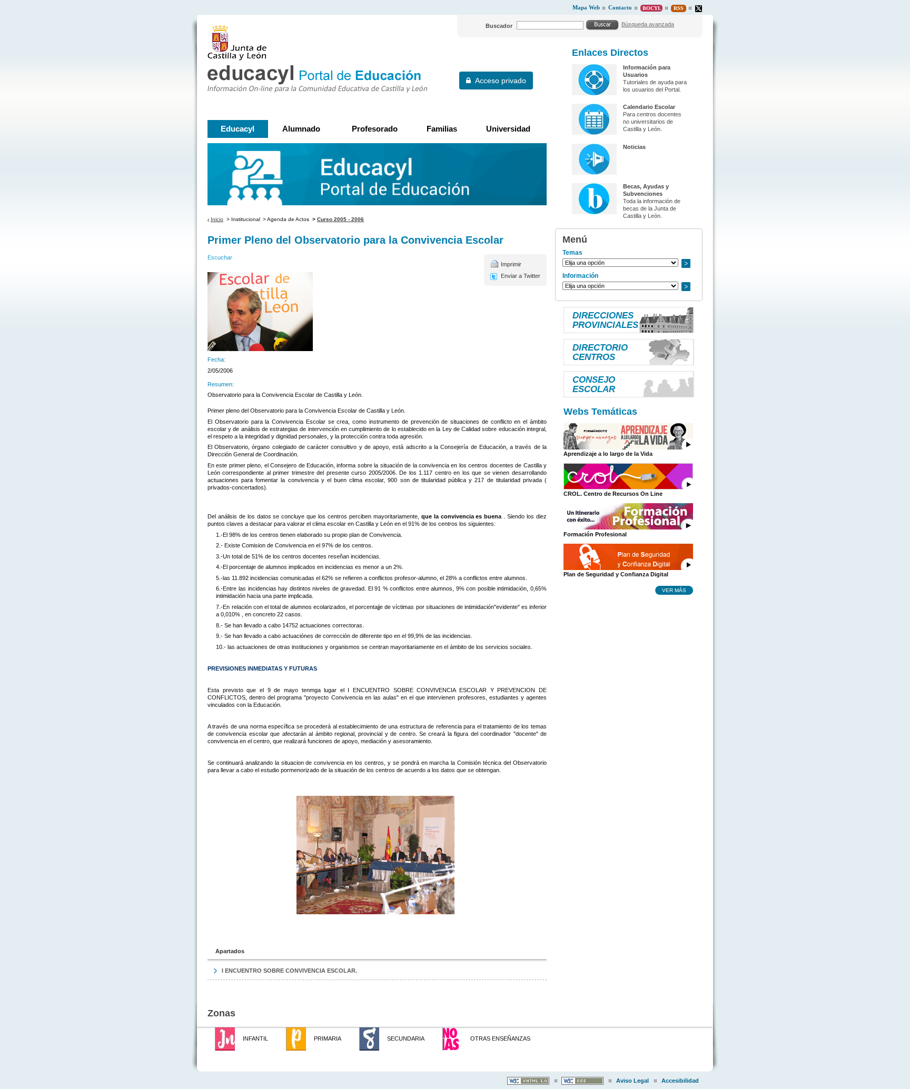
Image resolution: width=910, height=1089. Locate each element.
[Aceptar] (602, 25)
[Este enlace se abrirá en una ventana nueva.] (699, 9)
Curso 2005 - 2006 (340, 219)
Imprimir (511, 264)
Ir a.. (685, 263)
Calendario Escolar (649, 107)
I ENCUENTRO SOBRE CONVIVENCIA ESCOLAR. (289, 970)
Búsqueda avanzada (647, 24)
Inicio (217, 219)
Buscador (499, 26)
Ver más (674, 590)
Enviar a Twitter (520, 276)
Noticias (634, 147)
